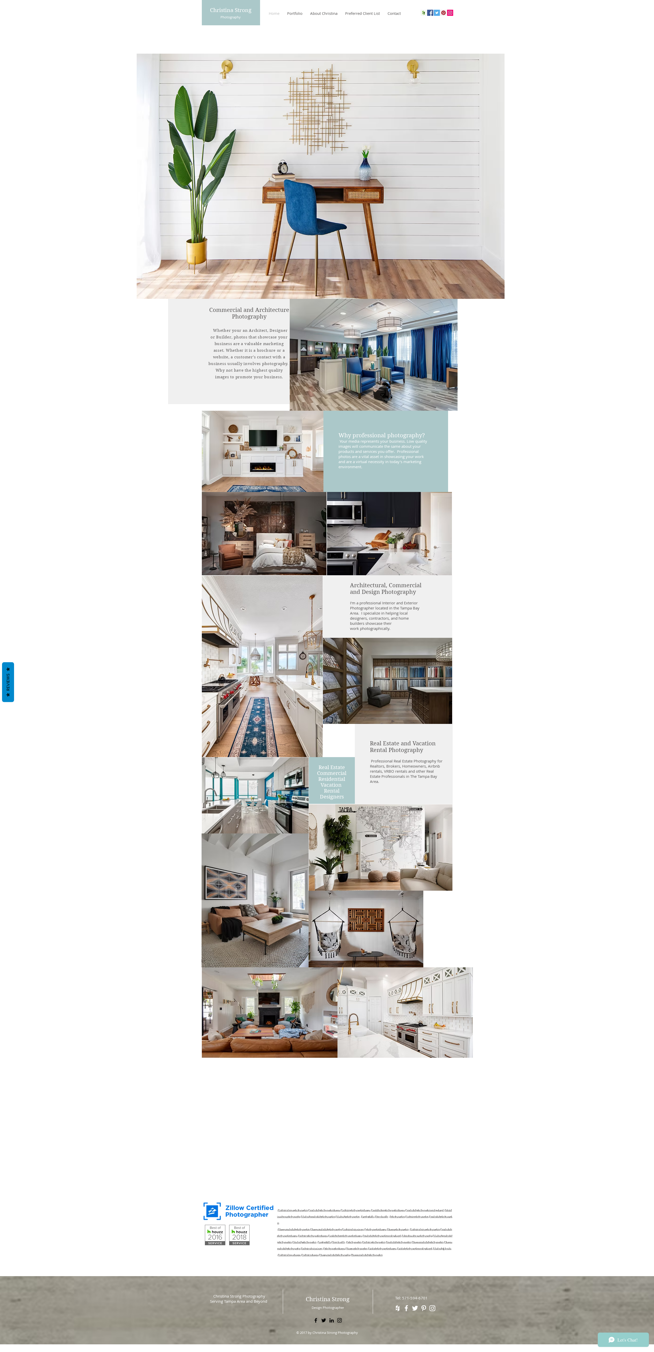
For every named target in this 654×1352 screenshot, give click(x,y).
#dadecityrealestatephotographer (317, 1217)
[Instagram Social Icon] (450, 13)
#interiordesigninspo (352, 1229)
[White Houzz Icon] (398, 1308)
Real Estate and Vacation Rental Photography (403, 746)
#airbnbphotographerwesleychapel (414, 1249)
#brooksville (381, 1217)
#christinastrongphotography (416, 1236)
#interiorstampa (309, 1255)
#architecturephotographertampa (387, 1210)
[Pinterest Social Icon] (443, 13)
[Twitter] (324, 1320)
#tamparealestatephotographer (293, 1229)
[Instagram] (339, 1320)
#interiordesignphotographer (292, 1210)
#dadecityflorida (441, 1249)
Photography (230, 17)
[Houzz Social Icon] (424, 13)
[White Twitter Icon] (415, 1308)
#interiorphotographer (416, 1217)
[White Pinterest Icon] (424, 1308)
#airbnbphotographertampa (381, 1249)
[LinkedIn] (332, 1320)
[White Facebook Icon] (406, 1308)
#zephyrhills (367, 1217)
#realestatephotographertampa (324, 1210)
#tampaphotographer (397, 1229)
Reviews (8, 682)
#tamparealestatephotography (325, 1229)
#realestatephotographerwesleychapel (424, 1210)
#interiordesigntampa (289, 1255)
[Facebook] (316, 1320)
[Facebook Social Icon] (430, 13)
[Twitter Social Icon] (437, 13)
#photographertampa (375, 1229)
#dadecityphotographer (347, 1217)
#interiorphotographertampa (355, 1210)
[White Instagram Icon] (432, 1308)
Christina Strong (230, 10)
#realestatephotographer (398, 1242)
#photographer (397, 1217)
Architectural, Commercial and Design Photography (386, 588)
